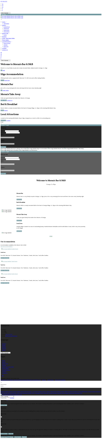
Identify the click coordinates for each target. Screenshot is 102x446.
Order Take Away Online (8, 38)
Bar (1, 70)
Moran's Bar (5, 33)
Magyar (86, 391)
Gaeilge (40, 391)
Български (70, 391)
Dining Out (6, 46)
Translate (12, 398)
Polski (41, 393)
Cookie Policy (50, 380)
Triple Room (6, 28)
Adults (2, 134)
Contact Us (5, 50)
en (2, 5)
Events (5, 35)
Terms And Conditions (60, 380)
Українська (25, 393)
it (2, 10)
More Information (5, 258)
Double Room (7, 27)
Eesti (30, 391)
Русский (50, 393)
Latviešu (48, 391)
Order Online (6, 90)
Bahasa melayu (60, 391)
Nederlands (13, 393)
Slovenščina (71, 393)
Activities (6, 45)
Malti (66, 391)
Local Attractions (6, 41)
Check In (3, 131)
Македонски (53, 391)
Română (55, 393)
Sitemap (44, 380)
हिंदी (83, 391)
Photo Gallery (5, 40)
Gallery (2, 110)
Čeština (80, 391)
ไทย (21, 393)
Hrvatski (90, 391)
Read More (19, 199)
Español (4, 347)
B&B (4, 70)
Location (4, 48)
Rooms (4, 25)
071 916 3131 (4, 1)
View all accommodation (7, 246)
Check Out (3, 132)
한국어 (33, 393)
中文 (81, 393)
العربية (33, 391)
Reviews (4, 36)
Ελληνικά (26, 391)
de (2, 4)
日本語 (29, 393)
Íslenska (5, 393)
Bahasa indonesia (96, 391)
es (2, 7)
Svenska (59, 393)
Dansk (22, 391)
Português (37, 393)
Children (2, 140)
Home (4, 22)
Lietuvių (44, 391)
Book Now (7, 80)
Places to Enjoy (7, 43)
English (3, 345)
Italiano (4, 350)
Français (4, 348)
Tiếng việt (45, 393)
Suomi (36, 391)
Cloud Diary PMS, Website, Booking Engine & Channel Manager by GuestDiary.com (21, 380)
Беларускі (75, 391)
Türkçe (18, 393)
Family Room (6, 30)
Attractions (3, 120)
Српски (63, 393)
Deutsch (4, 343)
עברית (2, 393)
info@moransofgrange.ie (11, 336)
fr (2, 8)
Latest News (6, 23)
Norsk (9, 393)
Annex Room (6, 31)
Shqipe (66, 393)
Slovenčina (77, 393)
